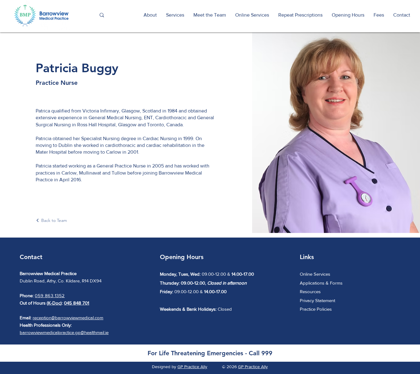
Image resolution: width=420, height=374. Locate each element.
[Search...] (102, 15)
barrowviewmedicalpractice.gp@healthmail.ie (64, 332)
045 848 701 (76, 302)
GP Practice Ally (192, 366)
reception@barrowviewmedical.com (68, 317)
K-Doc (54, 302)
